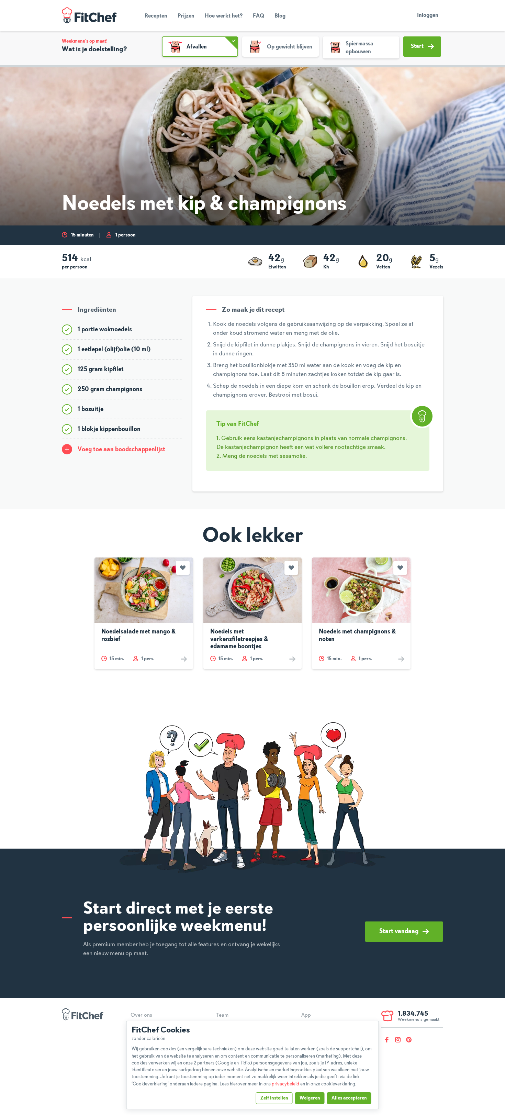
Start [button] (417, 46)
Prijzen (186, 16)
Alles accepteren (349, 1098)
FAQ (258, 16)
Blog (279, 16)
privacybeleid (285, 1084)
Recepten (156, 16)
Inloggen (427, 15)
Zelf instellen (274, 1098)
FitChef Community (89, 15)
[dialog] (252, 1065)
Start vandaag (398, 931)
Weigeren (310, 1098)
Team (222, 1015)
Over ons (141, 1015)
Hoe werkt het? (224, 16)
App (306, 1015)
